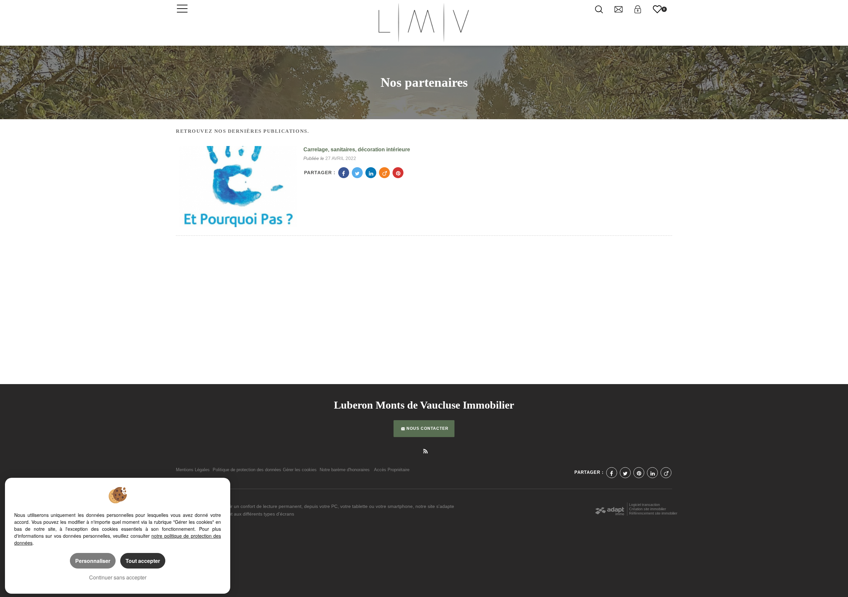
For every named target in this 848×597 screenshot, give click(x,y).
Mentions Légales (193, 470)
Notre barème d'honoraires (345, 470)
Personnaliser (92, 561)
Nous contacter (427, 428)
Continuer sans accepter (117, 577)
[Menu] (182, 8)
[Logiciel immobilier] (609, 509)
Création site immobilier (647, 509)
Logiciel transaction (644, 505)
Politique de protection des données (247, 470)
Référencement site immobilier (653, 513)
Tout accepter (143, 561)
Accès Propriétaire (391, 470)
